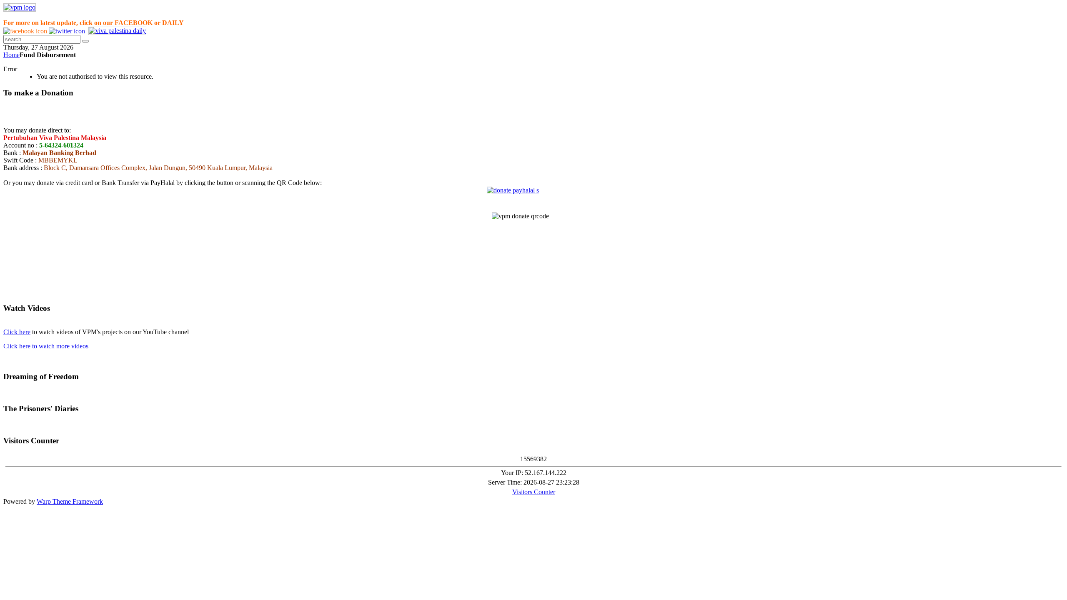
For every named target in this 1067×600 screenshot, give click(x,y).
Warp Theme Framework (70, 501)
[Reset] (85, 41)
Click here (16, 331)
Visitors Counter (533, 491)
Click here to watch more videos (45, 346)
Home (11, 54)
